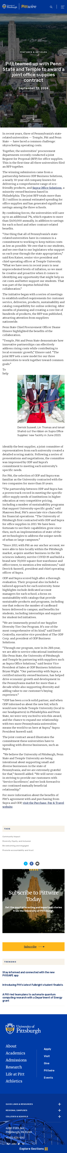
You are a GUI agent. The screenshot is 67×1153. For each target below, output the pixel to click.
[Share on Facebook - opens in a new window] (32, 863)
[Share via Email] (37, 863)
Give (46, 1063)
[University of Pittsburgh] (23, 1028)
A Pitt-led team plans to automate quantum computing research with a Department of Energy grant (32, 997)
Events (48, 1077)
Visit (47, 1056)
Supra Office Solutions (47, 187)
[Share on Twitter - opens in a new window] (26, 863)
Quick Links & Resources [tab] (19, 1104)
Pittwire (49, 1070)
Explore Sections (32, 1149)
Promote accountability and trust (18, 850)
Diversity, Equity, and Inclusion (16, 841)
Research (14, 1067)
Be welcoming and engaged (15, 846)
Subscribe (30, 946)
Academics (15, 1053)
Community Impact (11, 836)
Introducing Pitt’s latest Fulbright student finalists (32, 984)
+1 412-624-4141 (15, 1137)
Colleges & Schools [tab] (17, 1116)
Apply (47, 1049)
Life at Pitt (15, 1074)
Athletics (14, 1081)
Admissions (16, 1060)
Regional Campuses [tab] (16, 1110)
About (11, 1046)
